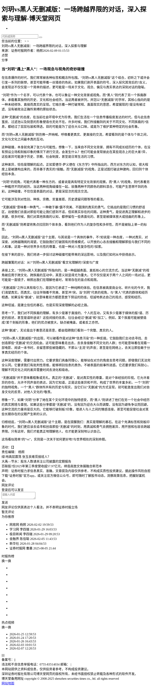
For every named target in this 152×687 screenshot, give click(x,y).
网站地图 (8, 683)
